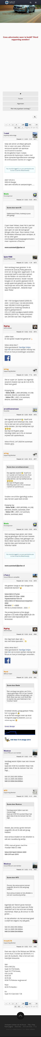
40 (30, 125)
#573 (35, 262)
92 (15, 127)
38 (23, 125)
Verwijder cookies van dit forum (15, 1025)
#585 (35, 946)
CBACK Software (30, 1029)
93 (19, 127)
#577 (35, 459)
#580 (35, 634)
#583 (35, 796)
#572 (35, 199)
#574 (35, 332)
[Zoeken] (30, 2)
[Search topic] (35, 116)
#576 (35, 414)
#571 (35, 139)
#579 (35, 581)
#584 (35, 869)
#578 (35, 529)
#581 (35, 677)
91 (37, 125)
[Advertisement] (20, 70)
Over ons (18, 1027)
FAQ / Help (31, 1025)
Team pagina (8, 1027)
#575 (35, 375)
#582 (35, 756)
